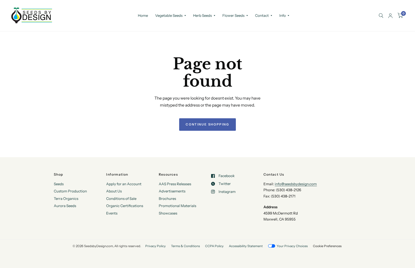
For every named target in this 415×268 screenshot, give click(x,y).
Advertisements (172, 191)
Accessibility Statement (246, 246)
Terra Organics (66, 198)
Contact (262, 15)
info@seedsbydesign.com (296, 184)
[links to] (390, 15)
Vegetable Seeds (169, 15)
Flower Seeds (233, 15)
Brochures (167, 198)
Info (282, 15)
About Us (114, 191)
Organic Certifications (124, 205)
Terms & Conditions (185, 246)
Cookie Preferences (327, 246)
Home (143, 15)
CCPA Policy (214, 246)
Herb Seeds (202, 15)
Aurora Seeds (65, 205)
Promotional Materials (177, 205)
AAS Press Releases (175, 184)
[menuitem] (143, 15)
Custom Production (70, 191)
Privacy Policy (155, 246)
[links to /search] (381, 15)
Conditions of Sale (121, 198)
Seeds (59, 184)
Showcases (168, 213)
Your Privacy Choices (292, 246)
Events (111, 213)
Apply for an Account (123, 184)
